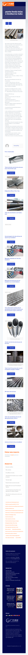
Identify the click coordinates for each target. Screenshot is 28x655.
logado (12, 454)
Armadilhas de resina (10, 472)
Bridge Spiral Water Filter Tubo (12, 191)
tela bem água (9, 570)
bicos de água (8, 578)
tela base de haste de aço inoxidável (13, 442)
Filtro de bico (8, 469)
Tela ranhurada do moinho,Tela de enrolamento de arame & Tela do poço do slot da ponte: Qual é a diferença (14, 309)
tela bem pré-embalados (11, 574)
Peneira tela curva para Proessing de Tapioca (13, 486)
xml (12, 637)
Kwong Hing (16, 145)
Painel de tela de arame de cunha (12, 482)
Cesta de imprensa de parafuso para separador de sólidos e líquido (13, 490)
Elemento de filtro (9, 467)
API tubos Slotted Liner (10, 391)
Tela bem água (9, 479)
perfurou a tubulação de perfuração (13, 580)
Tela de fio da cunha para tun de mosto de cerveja (14, 495)
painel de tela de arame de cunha (12, 573)
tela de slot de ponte (10, 572)
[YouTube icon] (15, 648)
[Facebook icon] (12, 648)
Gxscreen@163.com (15, 558)
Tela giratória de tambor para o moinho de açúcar (14, 476)
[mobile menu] (23, 4)
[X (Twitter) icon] (14, 648)
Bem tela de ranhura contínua (12, 577)
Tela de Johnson (9, 576)
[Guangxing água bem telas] (8, 4)
